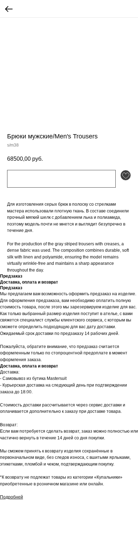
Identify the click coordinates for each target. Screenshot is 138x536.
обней (17, 497)
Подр (5, 497)
